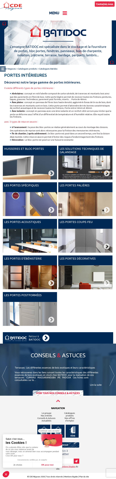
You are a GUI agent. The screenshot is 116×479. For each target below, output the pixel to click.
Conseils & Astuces (46, 418)
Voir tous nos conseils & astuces (58, 393)
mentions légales (67, 466)
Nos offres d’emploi (70, 419)
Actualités (46, 420)
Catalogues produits (69, 414)
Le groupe (46, 413)
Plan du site (84, 477)
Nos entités (46, 415)
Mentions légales (71, 477)
